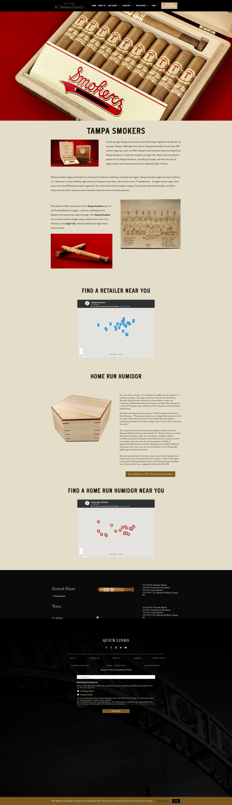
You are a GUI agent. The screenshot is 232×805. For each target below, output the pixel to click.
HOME (94, 6)
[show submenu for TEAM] (157, 6)
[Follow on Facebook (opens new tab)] (106, 647)
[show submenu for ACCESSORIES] (147, 6)
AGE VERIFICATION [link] (151, 666)
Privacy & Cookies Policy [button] (209, 803)
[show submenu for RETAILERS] (132, 6)
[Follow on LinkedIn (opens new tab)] (121, 647)
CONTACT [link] (116, 658)
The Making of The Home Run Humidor (150, 474)
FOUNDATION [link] (94, 658)
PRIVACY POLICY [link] (159, 658)
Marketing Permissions (87, 682)
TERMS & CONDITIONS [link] (116, 666)
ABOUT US (102, 6)
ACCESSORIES (141, 6)
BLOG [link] (73, 658)
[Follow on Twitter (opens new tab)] (111, 647)
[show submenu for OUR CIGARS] (118, 6)
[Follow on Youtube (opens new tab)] (126, 647)
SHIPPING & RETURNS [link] (80, 666)
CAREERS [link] (137, 658)
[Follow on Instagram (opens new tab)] (116, 647)
